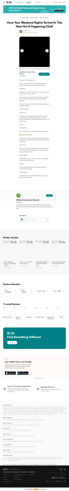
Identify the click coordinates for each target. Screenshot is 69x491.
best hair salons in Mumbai (32, 408)
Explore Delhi (6, 450)
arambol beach (17, 430)
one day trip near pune (17, 435)
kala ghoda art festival (45, 408)
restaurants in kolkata (30, 446)
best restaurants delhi (29, 451)
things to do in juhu (36, 412)
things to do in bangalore (9, 419)
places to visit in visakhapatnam (24, 441)
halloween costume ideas (50, 458)
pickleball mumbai (38, 411)
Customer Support (18, 479)
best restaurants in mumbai (19, 409)
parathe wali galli (7, 451)
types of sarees (48, 457)
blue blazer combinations (37, 457)
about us (5, 474)
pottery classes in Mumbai (14, 411)
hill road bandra (55, 408)
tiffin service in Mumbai (32, 407)
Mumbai (7, 464)
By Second (26, 30)
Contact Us (5, 479)
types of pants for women (14, 460)
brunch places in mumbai (27, 411)
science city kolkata (18, 446)
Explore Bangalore (8, 417)
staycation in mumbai (44, 409)
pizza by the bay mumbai (26, 414)
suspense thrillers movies (9, 457)
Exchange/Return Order (19, 474)
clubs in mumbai (56, 407)
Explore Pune (6, 433)
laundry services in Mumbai (45, 407)
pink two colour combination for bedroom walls (19, 458)
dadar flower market (12, 412)
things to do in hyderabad (9, 441)
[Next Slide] (47, 51)
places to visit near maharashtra (50, 412)
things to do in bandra (32, 409)
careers (5, 477)
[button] (58, 2)
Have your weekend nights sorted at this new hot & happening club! (42, 464)
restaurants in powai (8, 407)
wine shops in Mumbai (14, 414)
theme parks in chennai (33, 425)
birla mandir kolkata (7, 446)
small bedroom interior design (23, 457)
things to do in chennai (8, 425)
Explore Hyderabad (8, 439)
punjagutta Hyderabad (38, 441)
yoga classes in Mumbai (19, 407)
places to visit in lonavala (25, 412)
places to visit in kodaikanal (37, 419)
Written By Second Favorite (27, 200)
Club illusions (24, 464)
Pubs (19, 464)
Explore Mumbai (7, 405)
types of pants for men (37, 458)
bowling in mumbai (54, 409)
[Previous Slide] (22, 51)
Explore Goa (6, 428)
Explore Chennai (7, 423)
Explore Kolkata (7, 444)
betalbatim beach (26, 430)
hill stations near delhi (18, 451)
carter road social (38, 414)
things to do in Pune (29, 435)
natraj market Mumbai (49, 414)
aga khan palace (7, 435)
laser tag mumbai (48, 411)
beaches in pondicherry (21, 425)
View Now (12, 342)
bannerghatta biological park (23, 419)
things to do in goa (7, 430)
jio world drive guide (19, 408)
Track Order (16, 477)
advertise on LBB (7, 481)
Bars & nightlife (14, 464)
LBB (4, 464)
